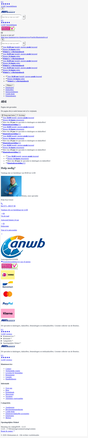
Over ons (9, 388)
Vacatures (9, 396)
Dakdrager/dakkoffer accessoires (17, 414)
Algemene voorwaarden (14, 398)
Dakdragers (10, 416)
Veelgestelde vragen (13, 371)
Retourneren (10, 375)
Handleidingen (11, 379)
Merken (8, 418)
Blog (7, 390)
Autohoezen (10, 407)
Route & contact (7, 431)
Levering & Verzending (14, 373)
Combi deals (10, 412)
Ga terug (21, 115)
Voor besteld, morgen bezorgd (20, 47)
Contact (8, 369)
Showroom (10, 394)
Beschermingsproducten (14, 409)
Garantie (9, 377)
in (13, 52)
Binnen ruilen (11, 49)
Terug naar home (9, 115)
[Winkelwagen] (2, 39)
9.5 (12, 125)
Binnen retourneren (13, 120)
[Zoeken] (23, 16)
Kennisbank (10, 392)
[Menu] (2, 8)
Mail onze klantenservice (24, 37)
